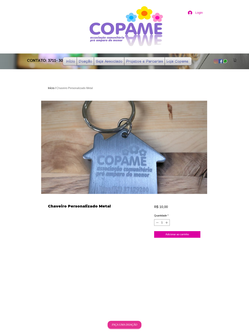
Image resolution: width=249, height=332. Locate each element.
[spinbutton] (162, 222)
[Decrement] (157, 222)
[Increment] (167, 222)
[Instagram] (216, 61)
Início (51, 88)
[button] (235, 60)
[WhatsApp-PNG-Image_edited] (225, 61)
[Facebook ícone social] (221, 61)
